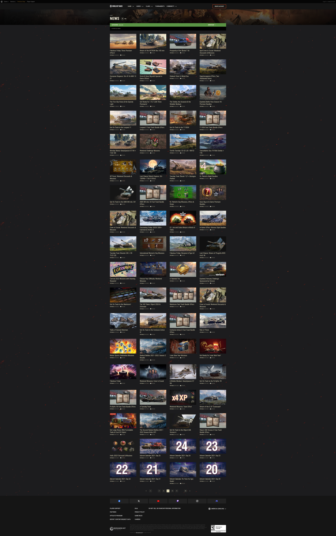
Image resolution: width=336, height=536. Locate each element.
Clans (148, 6)
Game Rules (138, 516)
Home (111, 15)
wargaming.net (118, 529)
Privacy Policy (139, 512)
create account (331, 1)
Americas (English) (217, 509)
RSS (125, 18)
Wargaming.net (139, 532)
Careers (137, 519)
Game (129, 6)
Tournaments (159, 6)
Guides (138, 6)
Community (170, 6)
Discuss (123, 55)
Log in (324, 1)
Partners (113, 512)
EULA (136, 508)
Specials (112, 55)
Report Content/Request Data (120, 519)
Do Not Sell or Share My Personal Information (164, 508)
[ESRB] (218, 529)
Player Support (115, 508)
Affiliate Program (116, 516)
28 (185, 491)
